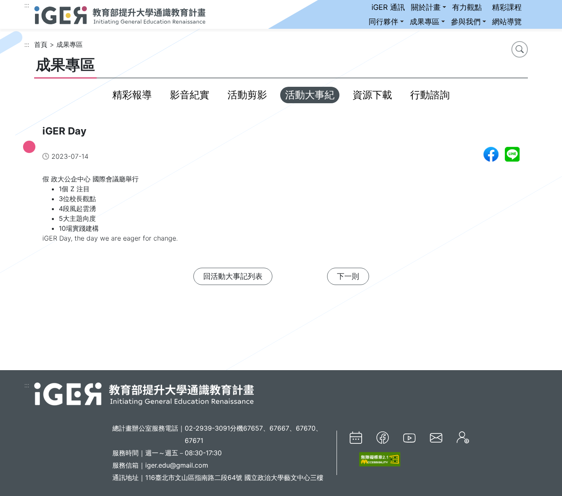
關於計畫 (426, 7)
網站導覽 (507, 21)
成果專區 (424, 21)
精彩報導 (132, 95)
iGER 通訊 (388, 7)
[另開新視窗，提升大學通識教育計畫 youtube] (409, 437)
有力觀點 (467, 7)
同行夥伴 (383, 21)
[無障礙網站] (375, 459)
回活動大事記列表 (232, 276)
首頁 (40, 44)
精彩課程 (507, 7)
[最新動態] (356, 437)
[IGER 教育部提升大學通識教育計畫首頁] (144, 393)
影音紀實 (189, 95)
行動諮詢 (430, 95)
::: (26, 5)
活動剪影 (247, 95)
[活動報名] (463, 437)
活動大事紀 (309, 95)
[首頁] (119, 14)
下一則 (348, 276)
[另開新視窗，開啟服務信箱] (436, 437)
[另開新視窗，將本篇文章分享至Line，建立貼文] (512, 154)
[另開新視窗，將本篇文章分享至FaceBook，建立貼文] (491, 154)
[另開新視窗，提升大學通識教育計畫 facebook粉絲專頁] (382, 437)
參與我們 (466, 21)
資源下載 (372, 95)
